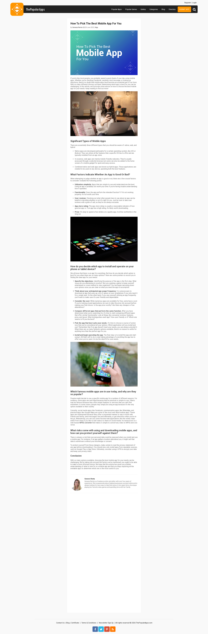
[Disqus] (104, 522)
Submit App (184, 9)
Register (187, 3)
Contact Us (60, 623)
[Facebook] (95, 629)
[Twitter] (101, 629)
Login (194, 3)
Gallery (143, 9)
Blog (163, 9)
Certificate (75, 623)
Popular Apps (116, 9)
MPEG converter (86, 423)
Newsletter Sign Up (106, 623)
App (96, 27)
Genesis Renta (77, 27)
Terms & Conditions (88, 623)
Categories (154, 9)
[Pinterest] (107, 629)
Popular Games (131, 9)
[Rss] (112, 629)
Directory (172, 9)
